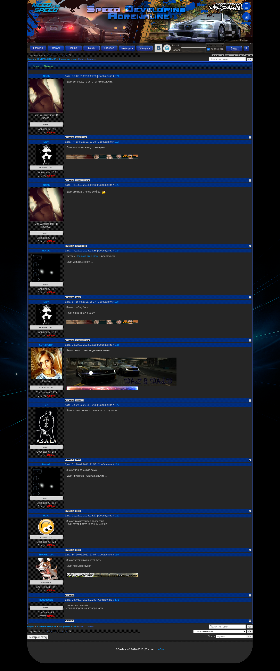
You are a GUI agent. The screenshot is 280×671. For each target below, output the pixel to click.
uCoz (161, 649)
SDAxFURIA (46, 344)
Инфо (73, 48)
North (46, 76)
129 (117, 515)
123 (117, 185)
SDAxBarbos (46, 554)
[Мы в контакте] (158, 51)
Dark (46, 141)
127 (117, 405)
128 (117, 464)
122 (116, 141)
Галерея (109, 48)
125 (116, 301)
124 (117, 250)
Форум (56, 48)
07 (46, 405)
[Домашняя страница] (78, 137)
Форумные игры (67, 59)
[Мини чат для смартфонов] (246, 9)
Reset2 (46, 250)
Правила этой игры (87, 256)
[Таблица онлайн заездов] (246, 19)
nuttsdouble (46, 599)
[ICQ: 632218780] (78, 297)
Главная (38, 48)
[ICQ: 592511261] (87, 180)
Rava (46, 515)
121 (117, 76)
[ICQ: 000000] (84, 137)
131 (117, 599)
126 (117, 344)
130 (117, 554)
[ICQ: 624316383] (78, 550)
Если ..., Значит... (87, 59)
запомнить (217, 49)
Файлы (92, 48)
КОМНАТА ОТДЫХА (46, 59)
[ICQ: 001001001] (78, 460)
